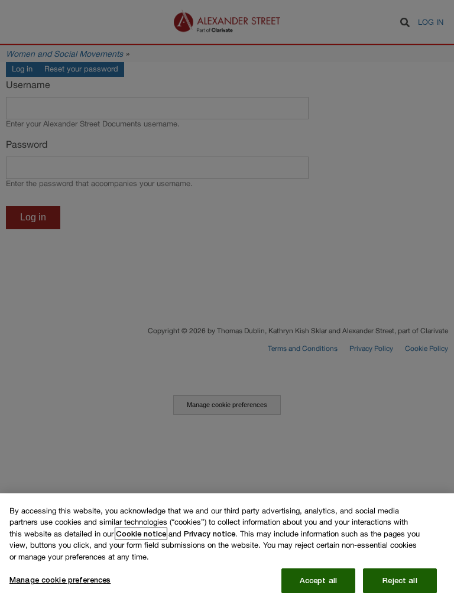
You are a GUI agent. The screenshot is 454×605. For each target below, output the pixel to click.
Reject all (399, 580)
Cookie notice (141, 533)
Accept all (318, 580)
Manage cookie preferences (60, 579)
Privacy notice (209, 533)
